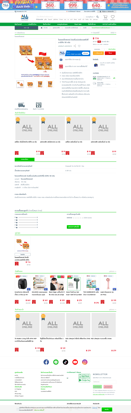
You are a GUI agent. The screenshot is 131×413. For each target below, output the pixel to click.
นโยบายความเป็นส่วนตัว (99, 394)
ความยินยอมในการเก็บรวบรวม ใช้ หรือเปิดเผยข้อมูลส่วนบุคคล (51, 383)
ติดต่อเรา (43, 389)
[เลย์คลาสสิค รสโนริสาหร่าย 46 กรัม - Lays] (53, 128)
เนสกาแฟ (95, 19)
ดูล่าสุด (17, 233)
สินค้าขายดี (18, 24)
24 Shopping (18, 389)
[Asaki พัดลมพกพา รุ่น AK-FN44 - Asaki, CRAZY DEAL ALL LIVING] (108, 283)
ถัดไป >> (113, 33)
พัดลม (75, 19)
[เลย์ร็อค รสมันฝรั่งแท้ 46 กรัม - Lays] (78, 128)
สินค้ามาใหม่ (46, 24)
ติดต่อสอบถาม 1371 (21, 11)
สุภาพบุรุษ (97, 387)
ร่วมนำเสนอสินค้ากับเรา (46, 387)
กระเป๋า (79, 19)
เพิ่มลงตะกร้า (99, 53)
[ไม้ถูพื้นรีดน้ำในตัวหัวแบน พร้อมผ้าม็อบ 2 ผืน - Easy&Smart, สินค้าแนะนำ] (53, 325)
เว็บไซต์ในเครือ (18, 387)
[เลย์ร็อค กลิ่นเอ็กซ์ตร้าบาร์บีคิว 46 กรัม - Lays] (27, 128)
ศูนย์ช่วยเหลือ (19, 372)
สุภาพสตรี (108, 387)
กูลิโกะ (45, 19)
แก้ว (83, 19)
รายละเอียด (24, 159)
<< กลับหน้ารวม (20, 33)
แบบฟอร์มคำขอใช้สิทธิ (46, 391)
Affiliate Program (19, 396)
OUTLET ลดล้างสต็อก (109, 24)
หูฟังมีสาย (55, 19)
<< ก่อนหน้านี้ (95, 33)
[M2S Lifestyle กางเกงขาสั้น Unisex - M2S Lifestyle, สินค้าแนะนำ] (103, 325)
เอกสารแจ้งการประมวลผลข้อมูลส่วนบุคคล (50, 380)
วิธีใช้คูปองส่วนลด (19, 382)
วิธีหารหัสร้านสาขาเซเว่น (20, 384)
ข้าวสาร (61, 19)
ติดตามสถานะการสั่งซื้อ (89, 11)
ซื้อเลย (110, 53)
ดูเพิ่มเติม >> (112, 271)
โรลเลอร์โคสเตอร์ (19, 36)
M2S (16, 391)
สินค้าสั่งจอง (92, 24)
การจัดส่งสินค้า (18, 380)
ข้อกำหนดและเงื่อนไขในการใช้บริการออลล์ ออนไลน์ (52, 375)
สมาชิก (16, 375)
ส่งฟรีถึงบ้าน (32, 24)
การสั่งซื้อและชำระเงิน (19, 378)
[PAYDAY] (65, 5)
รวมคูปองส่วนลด (62, 24)
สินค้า (25, 28)
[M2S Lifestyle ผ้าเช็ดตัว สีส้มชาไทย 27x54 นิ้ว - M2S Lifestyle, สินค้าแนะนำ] (78, 325)
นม (68, 19)
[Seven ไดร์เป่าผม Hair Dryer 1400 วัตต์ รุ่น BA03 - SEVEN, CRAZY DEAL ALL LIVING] (74, 283)
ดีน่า (91, 19)
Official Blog (18, 394)
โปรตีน (87, 19)
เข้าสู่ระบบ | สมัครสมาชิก (108, 11)
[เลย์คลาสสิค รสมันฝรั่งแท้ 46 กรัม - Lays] (103, 128)
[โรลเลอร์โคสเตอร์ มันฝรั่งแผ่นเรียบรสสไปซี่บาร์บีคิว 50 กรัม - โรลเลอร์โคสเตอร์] (23, 244)
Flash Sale (77, 24)
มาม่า (71, 19)
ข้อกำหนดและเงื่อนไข (46, 372)
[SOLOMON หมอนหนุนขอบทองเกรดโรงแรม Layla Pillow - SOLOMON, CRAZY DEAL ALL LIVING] (40, 283)
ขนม (65, 19)
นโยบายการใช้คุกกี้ (45, 378)
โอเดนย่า (50, 19)
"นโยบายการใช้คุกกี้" (39, 410)
